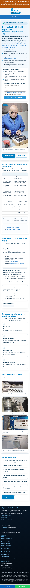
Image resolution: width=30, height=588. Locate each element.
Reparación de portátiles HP (6, 538)
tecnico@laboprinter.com (12, 4)
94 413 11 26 (5, 527)
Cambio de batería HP (5, 540)
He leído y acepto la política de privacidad (13, 94)
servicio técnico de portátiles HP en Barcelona (12, 45)
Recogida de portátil (5, 548)
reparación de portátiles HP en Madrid (17, 43)
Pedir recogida (19, 497)
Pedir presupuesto (8, 497)
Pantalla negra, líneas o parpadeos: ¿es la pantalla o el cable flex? (15, 482)
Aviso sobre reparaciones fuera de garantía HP (10, 558)
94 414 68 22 (8, 529)
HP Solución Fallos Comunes (13, 229)
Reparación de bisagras (5, 543)
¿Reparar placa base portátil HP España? (12, 465)
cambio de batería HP (14, 261)
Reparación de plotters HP (6, 547)
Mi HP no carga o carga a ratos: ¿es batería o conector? (13, 470)
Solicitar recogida (21, 155)
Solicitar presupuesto (9, 155)
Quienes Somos (4, 517)
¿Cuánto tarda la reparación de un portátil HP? (14, 492)
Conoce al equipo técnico (6, 515)
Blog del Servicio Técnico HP (6, 519)
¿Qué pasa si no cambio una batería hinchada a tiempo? (14, 476)
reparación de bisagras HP (8, 306)
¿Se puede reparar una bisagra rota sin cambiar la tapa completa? (15, 487)
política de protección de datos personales (15, 92)
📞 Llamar (7, 586)
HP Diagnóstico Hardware (13, 227)
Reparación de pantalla (5, 541)
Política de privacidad (5, 556)
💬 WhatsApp (22, 586)
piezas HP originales (13, 42)
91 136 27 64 (16, 12)
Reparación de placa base (6, 545)
